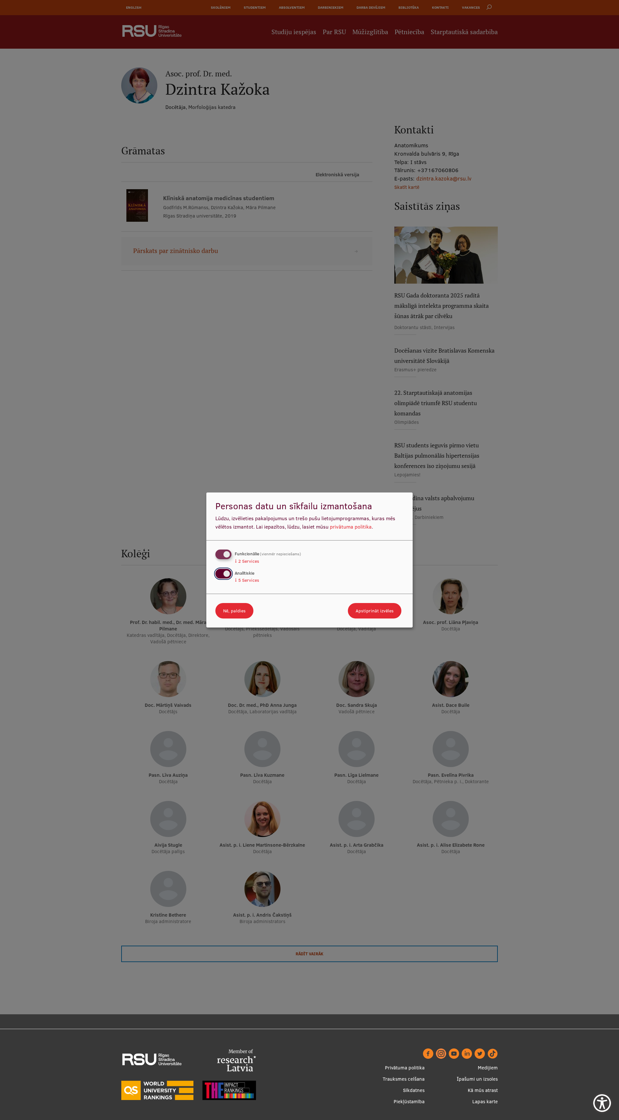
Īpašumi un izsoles (477, 1079)
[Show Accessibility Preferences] (602, 1103)
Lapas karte (485, 1101)
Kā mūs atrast (483, 1090)
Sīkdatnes (414, 1090)
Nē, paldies (234, 611)
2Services (247, 561)
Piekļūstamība (409, 1101)
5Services (247, 580)
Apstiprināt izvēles (375, 611)
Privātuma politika (405, 1067)
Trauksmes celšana (404, 1079)
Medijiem (488, 1067)
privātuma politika (351, 526)
